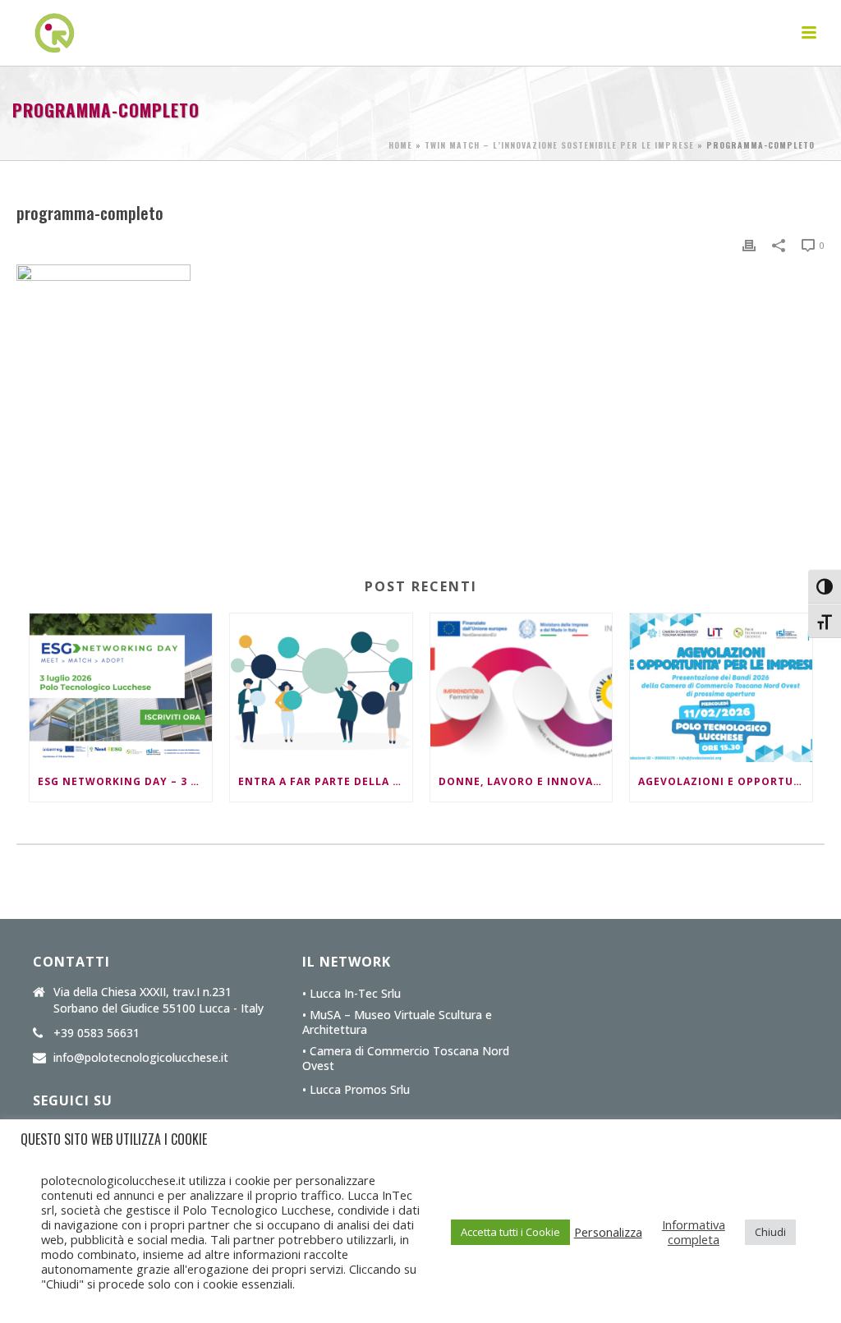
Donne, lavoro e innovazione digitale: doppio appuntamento (526, 781)
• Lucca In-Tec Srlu (351, 993)
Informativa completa (693, 1232)
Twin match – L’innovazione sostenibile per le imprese (559, 145)
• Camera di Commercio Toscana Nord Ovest (405, 1058)
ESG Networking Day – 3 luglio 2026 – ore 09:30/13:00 (125, 781)
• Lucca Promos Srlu (356, 1089)
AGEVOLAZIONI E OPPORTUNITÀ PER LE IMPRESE (725, 781)
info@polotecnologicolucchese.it (140, 1057)
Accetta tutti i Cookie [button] (510, 1231)
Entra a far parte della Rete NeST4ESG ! (325, 781)
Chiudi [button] (770, 1231)
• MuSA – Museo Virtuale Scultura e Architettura (397, 1022)
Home (400, 145)
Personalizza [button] (608, 1231)
